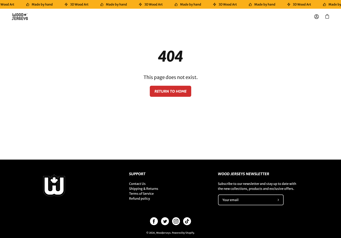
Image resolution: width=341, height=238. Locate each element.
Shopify (189, 232)
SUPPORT (137, 174)
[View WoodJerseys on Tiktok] (187, 221)
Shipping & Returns (143, 189)
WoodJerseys (163, 232)
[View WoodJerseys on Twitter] (165, 221)
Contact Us (137, 184)
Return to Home (170, 91)
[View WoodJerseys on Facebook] (154, 221)
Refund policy (139, 198)
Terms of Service (141, 194)
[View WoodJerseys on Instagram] (176, 221)
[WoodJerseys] (22, 17)
